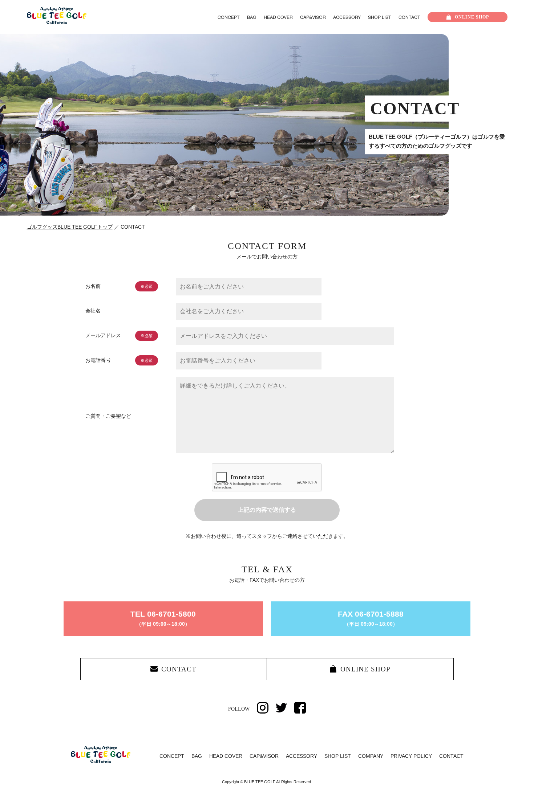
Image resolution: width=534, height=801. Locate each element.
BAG (251, 17)
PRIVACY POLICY (411, 756)
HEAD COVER (278, 17)
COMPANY (370, 756)
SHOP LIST (379, 17)
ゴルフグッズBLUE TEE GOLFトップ (70, 227)
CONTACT (409, 17)
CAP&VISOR (313, 17)
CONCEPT (229, 17)
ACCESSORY (347, 17)
